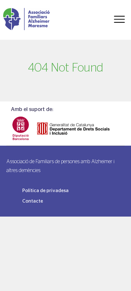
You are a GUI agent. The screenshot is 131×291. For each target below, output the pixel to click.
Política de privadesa (45, 190)
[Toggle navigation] (119, 19)
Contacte (32, 201)
